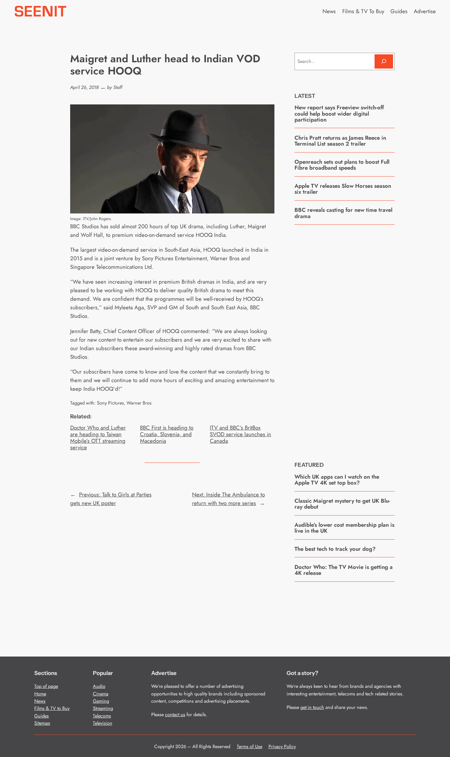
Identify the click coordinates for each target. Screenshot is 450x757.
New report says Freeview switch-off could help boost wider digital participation (339, 113)
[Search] (384, 61)
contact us (175, 714)
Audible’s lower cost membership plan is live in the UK (344, 528)
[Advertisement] (344, 338)
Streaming (103, 708)
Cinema (100, 693)
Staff (117, 87)
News (39, 701)
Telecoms (102, 716)
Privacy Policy (282, 746)
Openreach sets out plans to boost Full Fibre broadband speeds (342, 165)
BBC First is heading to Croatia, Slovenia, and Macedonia (166, 434)
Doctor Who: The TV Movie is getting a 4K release (344, 570)
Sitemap (42, 723)
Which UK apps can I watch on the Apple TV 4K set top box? (337, 480)
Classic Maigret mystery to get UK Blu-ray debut (342, 504)
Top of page (46, 686)
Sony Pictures (110, 403)
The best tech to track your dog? (335, 549)
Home (40, 693)
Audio (99, 686)
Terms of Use (249, 746)
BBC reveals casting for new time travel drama (343, 213)
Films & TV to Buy (52, 708)
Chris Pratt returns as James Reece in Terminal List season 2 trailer (340, 141)
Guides (41, 716)
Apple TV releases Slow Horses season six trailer (343, 189)
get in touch (312, 707)
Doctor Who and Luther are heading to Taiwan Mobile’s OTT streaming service (98, 437)
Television (102, 723)
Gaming (101, 701)
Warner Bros (139, 403)
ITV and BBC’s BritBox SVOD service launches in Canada (240, 434)
